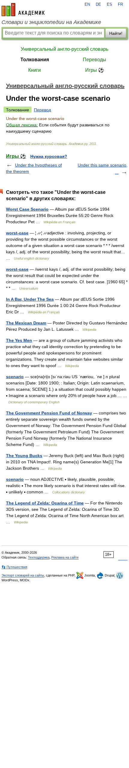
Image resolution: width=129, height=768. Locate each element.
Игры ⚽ (94, 70)
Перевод (42, 109)
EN (87, 4)
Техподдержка (39, 557)
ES (109, 4)
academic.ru (23, 9)
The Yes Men (19, 340)
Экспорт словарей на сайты (23, 575)
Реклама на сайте (65, 557)
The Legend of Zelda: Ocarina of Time (45, 503)
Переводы (94, 59)
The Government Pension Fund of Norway (49, 413)
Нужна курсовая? (48, 156)
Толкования (34, 59)
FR (120, 4)
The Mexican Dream (26, 323)
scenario (15, 376)
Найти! (115, 33)
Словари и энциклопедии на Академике (51, 22)
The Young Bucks (24, 455)
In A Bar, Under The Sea (30, 299)
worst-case (17, 232)
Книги (34, 70)
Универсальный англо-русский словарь (64, 49)
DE (98, 4)
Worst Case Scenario (27, 209)
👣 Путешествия (14, 567)
